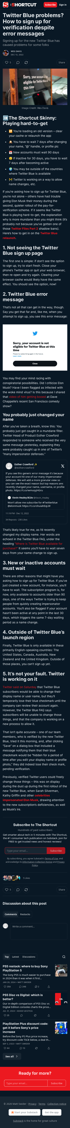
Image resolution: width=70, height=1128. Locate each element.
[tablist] (17, 914)
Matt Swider (24, 982)
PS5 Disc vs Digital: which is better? (23, 997)
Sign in (63, 4)
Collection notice (56, 1103)
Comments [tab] (11, 914)
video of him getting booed (27, 396)
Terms (41, 1103)
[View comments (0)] (18, 62)
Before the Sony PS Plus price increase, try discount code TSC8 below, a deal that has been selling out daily (27, 1038)
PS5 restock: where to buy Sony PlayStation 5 (25, 968)
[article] (35, 976)
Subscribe (50, 4)
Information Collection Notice (37, 861)
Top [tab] (7, 956)
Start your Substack (26, 1112)
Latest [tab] (15, 956)
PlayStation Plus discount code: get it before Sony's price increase (25, 1028)
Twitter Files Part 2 (24, 228)
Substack (18, 1120)
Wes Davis (16, 51)
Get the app (52, 1112)
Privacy (32, 1103)
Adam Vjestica (25, 1011)
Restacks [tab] (25, 914)
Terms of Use (51, 858)
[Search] (63, 956)
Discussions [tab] (28, 956)
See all (9, 1056)
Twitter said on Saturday (19, 687)
